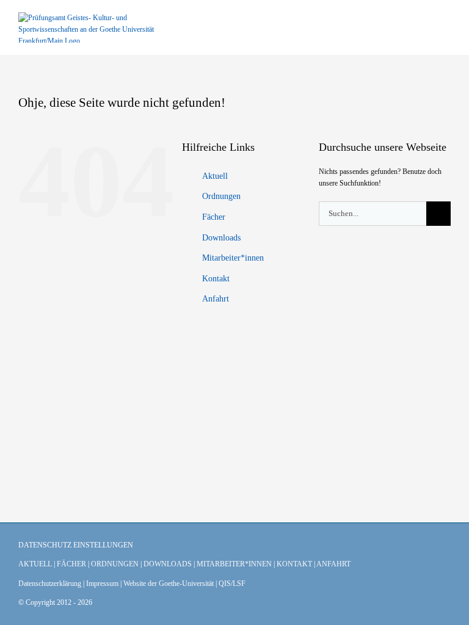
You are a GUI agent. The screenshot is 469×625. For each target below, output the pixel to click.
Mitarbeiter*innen (233, 257)
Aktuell (215, 176)
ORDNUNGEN (115, 564)
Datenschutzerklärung (49, 583)
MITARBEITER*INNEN (234, 564)
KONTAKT (294, 564)
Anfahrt (215, 298)
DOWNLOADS (168, 564)
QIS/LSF (232, 583)
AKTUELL (35, 564)
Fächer (213, 217)
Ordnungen (221, 196)
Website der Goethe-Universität (168, 583)
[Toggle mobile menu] (446, 27)
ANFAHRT (333, 564)
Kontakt (216, 278)
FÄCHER (71, 564)
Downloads (221, 237)
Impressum (102, 583)
